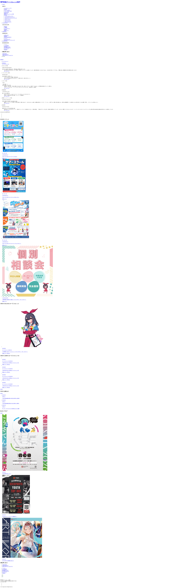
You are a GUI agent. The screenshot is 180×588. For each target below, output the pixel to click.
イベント (5, 38)
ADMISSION (4, 31)
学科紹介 (5, 9)
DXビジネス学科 (7, 10)
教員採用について (7, 46)
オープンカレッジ (7, 39)
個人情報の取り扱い (7, 47)
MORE (1, 389)
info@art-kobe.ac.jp (5, 54)
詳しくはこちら (6, 71)
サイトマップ (6, 48)
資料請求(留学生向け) (7, 37)
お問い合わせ (6, 35)
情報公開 (5, 49)
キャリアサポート (7, 28)
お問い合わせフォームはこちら (7, 55)
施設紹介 (5, 26)
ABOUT (3, 4)
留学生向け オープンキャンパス (9, 40)
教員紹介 (5, 29)
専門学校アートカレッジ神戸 (10, 2)
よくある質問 (6, 45)
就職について (6, 30)
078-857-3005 (4, 53)
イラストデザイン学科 (8, 11)
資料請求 (5, 36)
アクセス (5, 44)
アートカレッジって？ (8, 8)
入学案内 (5, 27)
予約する (8, 353)
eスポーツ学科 (6, 12)
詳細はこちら (4, 158)
